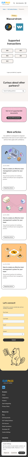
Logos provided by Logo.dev (14, 72)
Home (4, 9)
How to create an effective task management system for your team (13, 171)
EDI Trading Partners (12, 9)
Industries (5, 438)
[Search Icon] (14, 3)
